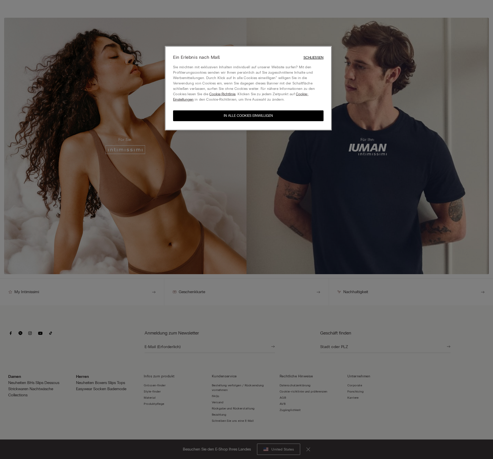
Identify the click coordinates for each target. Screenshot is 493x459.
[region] (248, 88)
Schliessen (314, 57)
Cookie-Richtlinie (222, 94)
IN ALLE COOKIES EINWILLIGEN (248, 115)
